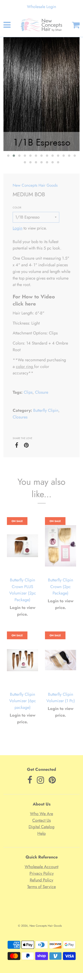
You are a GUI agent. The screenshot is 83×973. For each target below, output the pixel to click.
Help (41, 833)
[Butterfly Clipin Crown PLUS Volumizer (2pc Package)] (22, 546)
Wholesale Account (41, 867)
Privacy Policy (42, 873)
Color (17, 207)
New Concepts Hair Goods (35, 185)
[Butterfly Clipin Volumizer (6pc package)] (22, 660)
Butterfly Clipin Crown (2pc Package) (60, 586)
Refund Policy (41, 880)
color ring (24, 367)
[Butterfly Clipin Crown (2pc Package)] (60, 546)
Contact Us (41, 820)
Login (17, 228)
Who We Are (41, 814)
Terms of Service (41, 887)
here (31, 303)
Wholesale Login (41, 7)
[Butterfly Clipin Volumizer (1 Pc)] (60, 660)
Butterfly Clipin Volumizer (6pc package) (22, 701)
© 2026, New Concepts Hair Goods (40, 926)
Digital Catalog (41, 827)
